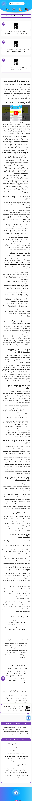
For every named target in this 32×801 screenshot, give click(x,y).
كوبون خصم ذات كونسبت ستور (13, 97)
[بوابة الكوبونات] (4, 3)
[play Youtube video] (16, 113)
